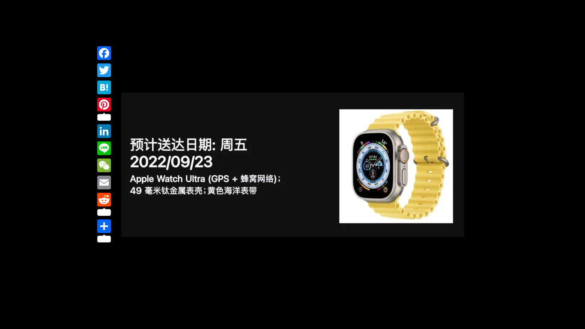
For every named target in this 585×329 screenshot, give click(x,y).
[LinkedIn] (104, 131)
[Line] (104, 148)
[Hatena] (104, 87)
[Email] (104, 182)
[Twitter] (104, 70)
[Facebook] (104, 53)
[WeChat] (104, 165)
